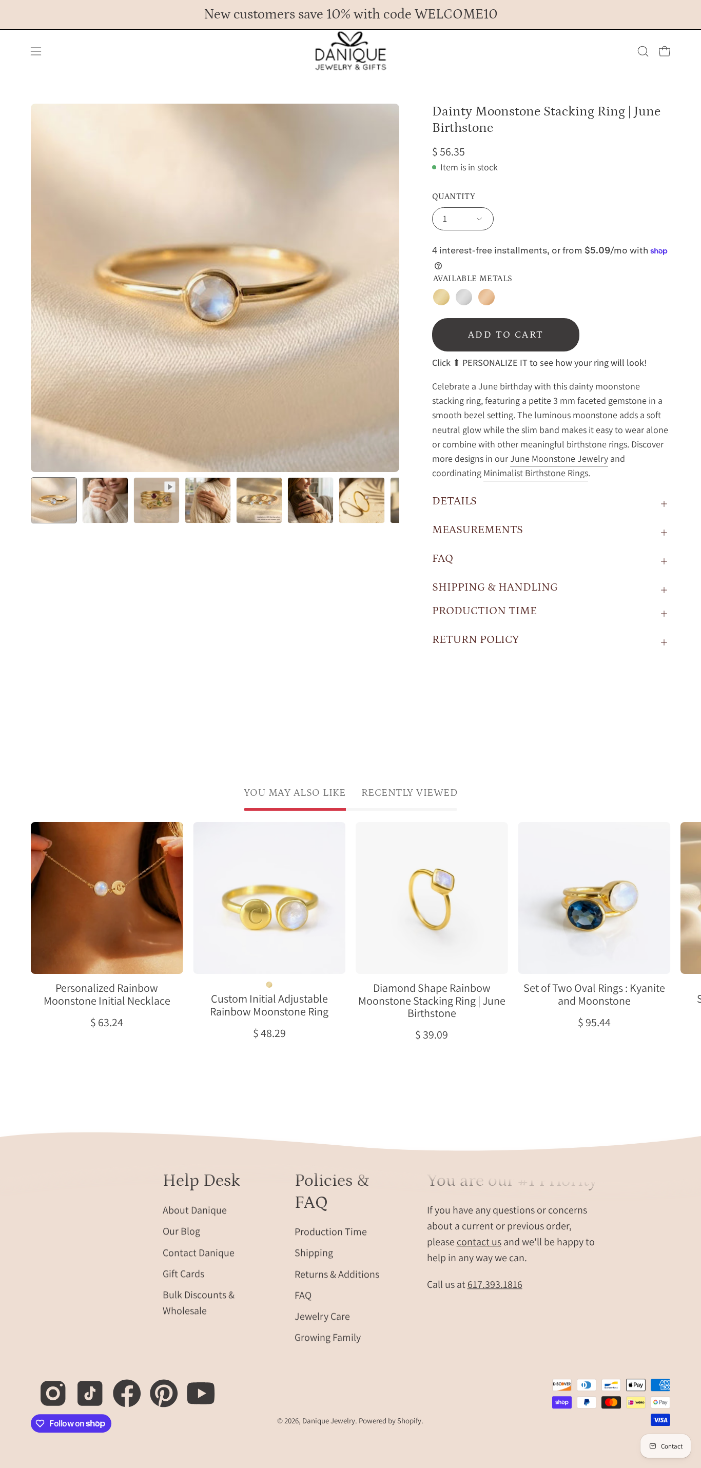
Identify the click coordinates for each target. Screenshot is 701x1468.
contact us (479, 1241)
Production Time (331, 1231)
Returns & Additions (337, 1274)
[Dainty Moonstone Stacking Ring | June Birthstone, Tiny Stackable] (54, 500)
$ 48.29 (269, 1033)
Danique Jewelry (328, 1421)
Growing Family (328, 1337)
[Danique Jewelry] (350, 51)
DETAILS (454, 501)
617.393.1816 (495, 1284)
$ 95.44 (594, 1022)
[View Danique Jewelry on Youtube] (195, 1388)
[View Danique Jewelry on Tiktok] (84, 1388)
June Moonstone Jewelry (559, 458)
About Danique (195, 1210)
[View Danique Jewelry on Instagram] (47, 1388)
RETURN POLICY (475, 639)
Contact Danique (199, 1252)
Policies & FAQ (332, 1191)
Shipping (314, 1252)
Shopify (409, 1421)
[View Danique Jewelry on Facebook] (121, 1388)
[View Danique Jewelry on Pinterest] (158, 1388)
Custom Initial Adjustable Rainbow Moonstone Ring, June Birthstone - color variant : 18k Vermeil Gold (269, 985)
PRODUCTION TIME (484, 610)
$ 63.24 (106, 1022)
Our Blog (181, 1231)
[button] (643, 51)
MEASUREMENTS (477, 529)
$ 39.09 (431, 1034)
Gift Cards (183, 1273)
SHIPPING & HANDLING (495, 587)
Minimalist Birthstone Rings (535, 473)
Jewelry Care (322, 1316)
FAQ (442, 558)
